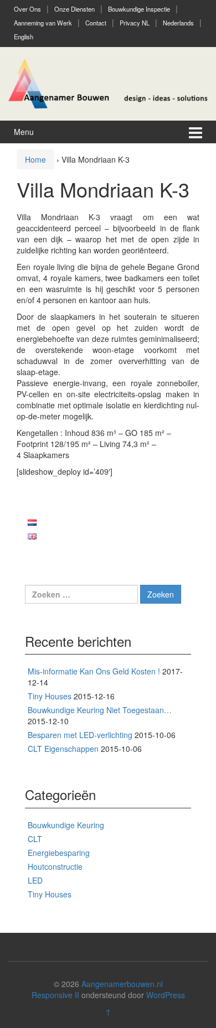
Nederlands (178, 22)
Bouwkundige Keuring (66, 824)
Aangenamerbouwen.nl (122, 983)
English (23, 36)
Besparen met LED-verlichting (80, 734)
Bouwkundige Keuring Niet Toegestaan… (100, 709)
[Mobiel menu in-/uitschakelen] (195, 132)
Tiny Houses (49, 696)
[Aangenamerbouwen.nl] (108, 82)
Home (35, 159)
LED (35, 880)
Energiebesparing (59, 852)
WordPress (165, 994)
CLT (35, 838)
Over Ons (27, 8)
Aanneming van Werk (43, 22)
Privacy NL (135, 22)
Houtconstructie (55, 866)
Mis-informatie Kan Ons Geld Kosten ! (94, 671)
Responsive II (55, 994)
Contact (95, 22)
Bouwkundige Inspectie (139, 8)
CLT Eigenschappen (63, 748)
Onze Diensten (74, 8)
